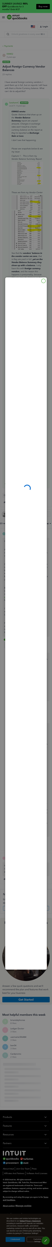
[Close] (43, 281)
